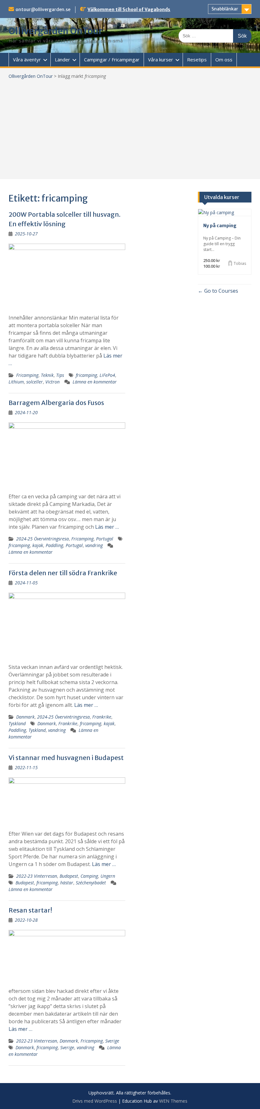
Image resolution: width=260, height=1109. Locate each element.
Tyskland (17, 723)
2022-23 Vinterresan (36, 876)
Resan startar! (30, 910)
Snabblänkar (224, 9)
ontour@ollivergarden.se (43, 9)
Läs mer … (107, 526)
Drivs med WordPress (94, 1101)
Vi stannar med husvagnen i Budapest (66, 758)
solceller (34, 382)
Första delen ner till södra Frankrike (63, 573)
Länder (62, 59)
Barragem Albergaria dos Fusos (56, 403)
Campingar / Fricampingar (112, 59)
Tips (60, 375)
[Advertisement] (130, 127)
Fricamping (27, 375)
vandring (94, 545)
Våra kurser (160, 59)
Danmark (25, 717)
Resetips (197, 59)
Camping (89, 876)
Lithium (16, 382)
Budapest (69, 876)
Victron (52, 382)
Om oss (223, 59)
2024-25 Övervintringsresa (42, 539)
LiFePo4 (107, 375)
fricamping (86, 375)
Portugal (104, 539)
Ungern (108, 876)
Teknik (47, 375)
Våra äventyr (27, 59)
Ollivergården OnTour (55, 31)
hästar (66, 883)
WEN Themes (173, 1101)
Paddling (54, 545)
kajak (37, 545)
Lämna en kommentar (95, 382)
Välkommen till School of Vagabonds (129, 9)
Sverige (112, 1041)
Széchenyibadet (91, 883)
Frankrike (101, 717)
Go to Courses (220, 290)
